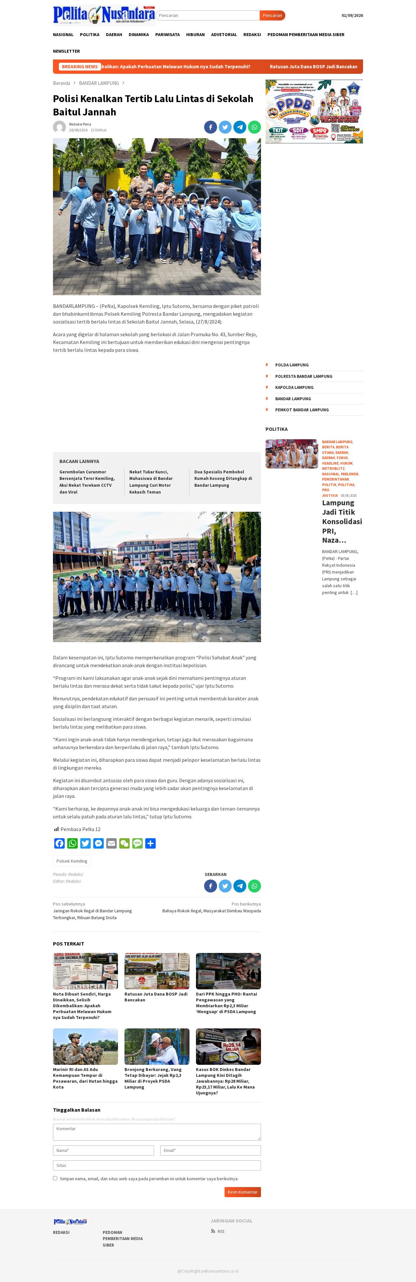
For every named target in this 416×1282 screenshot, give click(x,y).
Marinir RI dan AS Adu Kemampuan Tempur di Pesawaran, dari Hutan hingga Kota (85, 1078)
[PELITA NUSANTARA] (104, 15)
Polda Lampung (292, 365)
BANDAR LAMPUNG (337, 442)
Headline (330, 463)
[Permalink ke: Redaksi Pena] (59, 126)
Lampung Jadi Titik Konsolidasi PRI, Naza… (341, 521)
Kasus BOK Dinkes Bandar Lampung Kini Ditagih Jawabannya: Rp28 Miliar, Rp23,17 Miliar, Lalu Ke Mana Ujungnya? (225, 1081)
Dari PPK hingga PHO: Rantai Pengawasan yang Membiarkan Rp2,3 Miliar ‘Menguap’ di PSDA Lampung (226, 1002)
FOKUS (342, 458)
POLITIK (329, 484)
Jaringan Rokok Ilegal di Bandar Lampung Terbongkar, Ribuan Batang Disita (92, 910)
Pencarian (272, 15)
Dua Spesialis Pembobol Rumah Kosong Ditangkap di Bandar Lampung (223, 478)
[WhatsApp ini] (254, 127)
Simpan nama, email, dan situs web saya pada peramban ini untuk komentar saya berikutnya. (149, 1179)
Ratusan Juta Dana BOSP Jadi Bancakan (278, 67)
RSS (221, 1231)
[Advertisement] (157, 404)
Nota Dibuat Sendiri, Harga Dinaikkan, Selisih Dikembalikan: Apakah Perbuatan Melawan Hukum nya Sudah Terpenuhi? (82, 1005)
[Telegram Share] (239, 127)
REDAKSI (61, 1232)
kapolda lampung (294, 387)
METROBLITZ (333, 468)
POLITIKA (277, 429)
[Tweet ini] (225, 127)
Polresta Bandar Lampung (303, 376)
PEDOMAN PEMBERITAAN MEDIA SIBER (123, 1239)
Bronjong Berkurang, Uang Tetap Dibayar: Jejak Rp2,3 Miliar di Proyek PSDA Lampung (153, 1078)
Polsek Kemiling (72, 861)
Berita (328, 447)
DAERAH (328, 458)
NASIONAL (330, 474)
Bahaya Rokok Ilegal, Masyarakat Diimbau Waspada (211, 907)
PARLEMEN (349, 474)
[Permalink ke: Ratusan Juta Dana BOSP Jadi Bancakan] (156, 971)
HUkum (346, 463)
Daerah (341, 452)
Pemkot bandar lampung (302, 410)
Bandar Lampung (293, 399)
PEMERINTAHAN (335, 479)
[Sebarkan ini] (210, 127)
